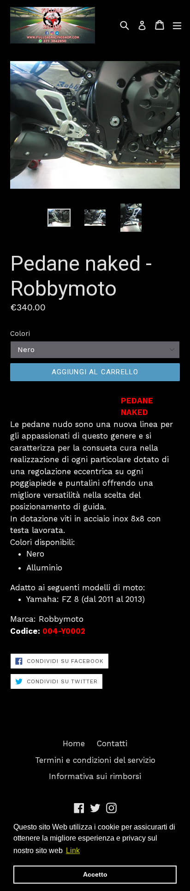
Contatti (112, 743)
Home (74, 743)
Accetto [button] (95, 874)
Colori (20, 333)
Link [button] (73, 850)
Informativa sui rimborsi (95, 776)
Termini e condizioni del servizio (95, 760)
